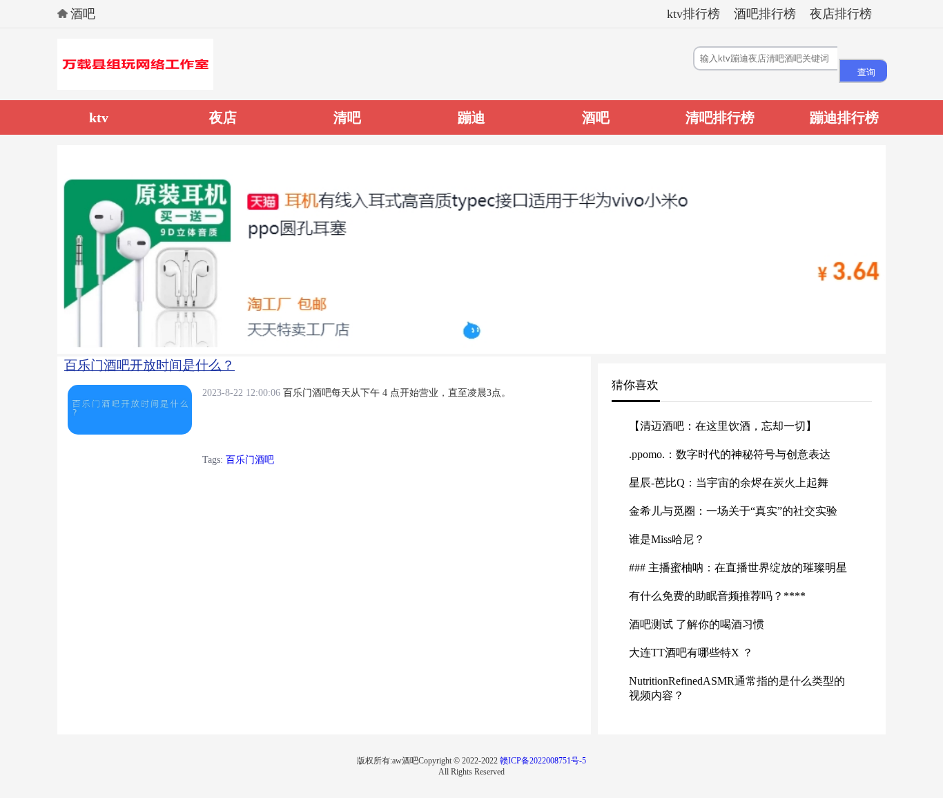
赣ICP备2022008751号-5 (543, 761)
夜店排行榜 (841, 14)
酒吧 (82, 14)
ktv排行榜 (693, 14)
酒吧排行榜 (765, 14)
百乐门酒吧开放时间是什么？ (149, 365)
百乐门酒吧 (250, 460)
